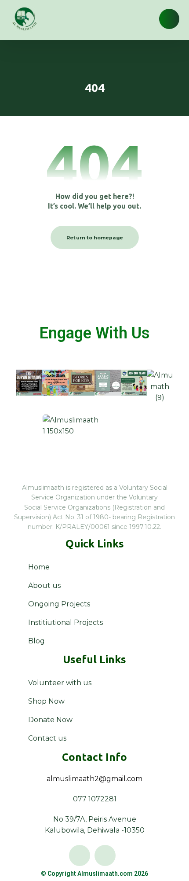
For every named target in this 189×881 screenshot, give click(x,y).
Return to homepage (94, 238)
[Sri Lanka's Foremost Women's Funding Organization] (24, 19)
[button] (169, 19)
